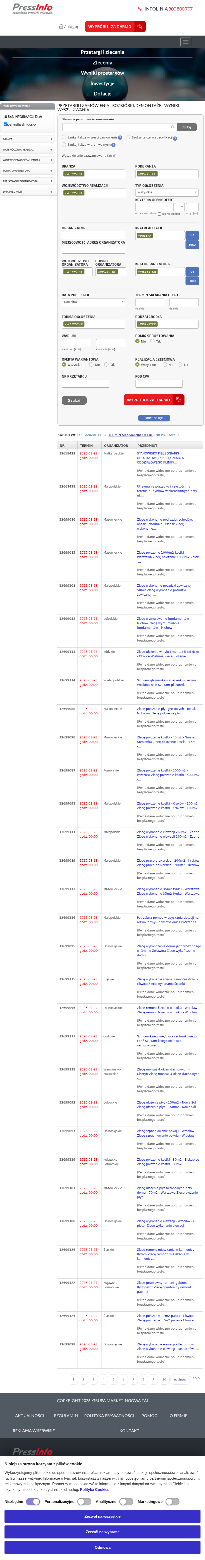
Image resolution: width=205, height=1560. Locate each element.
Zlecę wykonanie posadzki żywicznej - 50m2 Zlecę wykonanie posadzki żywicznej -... (165, 590)
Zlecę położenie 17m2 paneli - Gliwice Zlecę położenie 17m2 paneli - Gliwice (165, 1318)
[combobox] (93, 174)
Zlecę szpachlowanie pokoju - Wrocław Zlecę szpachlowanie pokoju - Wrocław (165, 1133)
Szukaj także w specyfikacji (152, 137)
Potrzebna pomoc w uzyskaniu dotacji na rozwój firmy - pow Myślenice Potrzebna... (168, 920)
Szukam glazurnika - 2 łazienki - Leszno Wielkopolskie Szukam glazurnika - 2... (166, 683)
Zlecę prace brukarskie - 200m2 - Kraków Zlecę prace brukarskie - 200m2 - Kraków (168, 863)
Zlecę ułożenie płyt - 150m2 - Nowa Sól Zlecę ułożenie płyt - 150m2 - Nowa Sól (166, 1105)
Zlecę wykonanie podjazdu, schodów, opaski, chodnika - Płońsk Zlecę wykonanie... (165, 524)
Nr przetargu (74, 376)
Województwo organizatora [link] (21, 160)
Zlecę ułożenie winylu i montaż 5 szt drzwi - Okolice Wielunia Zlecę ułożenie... (168, 654)
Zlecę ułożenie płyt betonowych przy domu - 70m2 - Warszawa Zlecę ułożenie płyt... (167, 1192)
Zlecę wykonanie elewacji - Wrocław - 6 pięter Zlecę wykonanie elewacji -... (166, 1223)
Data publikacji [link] (12, 191)
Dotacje (103, 93)
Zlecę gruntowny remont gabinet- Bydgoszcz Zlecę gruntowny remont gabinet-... (164, 1287)
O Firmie (178, 1415)
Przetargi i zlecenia (102, 52)
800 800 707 (180, 9)
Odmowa (102, 1547)
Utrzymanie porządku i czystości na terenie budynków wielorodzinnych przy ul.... (167, 491)
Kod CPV (142, 376)
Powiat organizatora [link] (16, 170)
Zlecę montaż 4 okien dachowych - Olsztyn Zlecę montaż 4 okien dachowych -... (168, 1074)
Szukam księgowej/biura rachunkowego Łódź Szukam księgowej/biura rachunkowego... (166, 1041)
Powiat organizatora (108, 262)
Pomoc (149, 1415)
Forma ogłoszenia (79, 317)
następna (180, 1379)
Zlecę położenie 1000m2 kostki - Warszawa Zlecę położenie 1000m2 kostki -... (168, 557)
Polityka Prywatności (109, 1415)
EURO (192, 244)
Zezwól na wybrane (103, 1532)
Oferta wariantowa (80, 359)
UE (192, 235)
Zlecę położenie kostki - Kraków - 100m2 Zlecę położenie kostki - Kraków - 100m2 (167, 806)
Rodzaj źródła (148, 317)
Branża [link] (7, 139)
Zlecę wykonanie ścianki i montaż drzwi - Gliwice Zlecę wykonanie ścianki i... (167, 982)
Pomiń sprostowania (154, 336)
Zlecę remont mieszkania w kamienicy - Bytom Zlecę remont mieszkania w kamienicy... (166, 1254)
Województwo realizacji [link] (19, 149)
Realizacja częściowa (155, 359)
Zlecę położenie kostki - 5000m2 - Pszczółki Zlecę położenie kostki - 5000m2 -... (168, 775)
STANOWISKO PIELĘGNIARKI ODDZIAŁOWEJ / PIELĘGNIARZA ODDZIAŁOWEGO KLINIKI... (160, 458)
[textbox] (87, 173)
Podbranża (145, 166)
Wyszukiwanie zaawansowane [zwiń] (89, 156)
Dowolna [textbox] (70, 302)
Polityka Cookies (94, 1489)
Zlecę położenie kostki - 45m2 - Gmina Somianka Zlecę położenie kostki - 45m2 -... (167, 742)
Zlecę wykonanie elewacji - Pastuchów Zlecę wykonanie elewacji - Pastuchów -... (168, 1347)
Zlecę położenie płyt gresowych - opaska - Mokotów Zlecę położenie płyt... (168, 711)
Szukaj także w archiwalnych (89, 144)
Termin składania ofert (130, 435)
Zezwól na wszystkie (102, 1516)
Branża (68, 166)
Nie (143, 341)
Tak (158, 341)
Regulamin (66, 1415)
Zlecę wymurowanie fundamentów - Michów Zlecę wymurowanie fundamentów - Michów (164, 623)
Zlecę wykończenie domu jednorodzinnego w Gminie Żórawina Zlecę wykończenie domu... (169, 951)
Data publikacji (75, 295)
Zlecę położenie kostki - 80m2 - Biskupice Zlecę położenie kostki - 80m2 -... (168, 1162)
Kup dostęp (154, 418)
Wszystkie (75, 365)
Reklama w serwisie (34, 1430)
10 (164, 1379)
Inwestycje (102, 83)
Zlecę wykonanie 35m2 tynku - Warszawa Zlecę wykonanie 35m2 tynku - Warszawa (168, 891)
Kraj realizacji (148, 228)
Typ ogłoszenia (149, 186)
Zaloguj (70, 26)
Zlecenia (102, 62)
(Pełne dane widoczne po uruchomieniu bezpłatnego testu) (166, 473)
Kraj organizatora (152, 264)
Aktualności (29, 1415)
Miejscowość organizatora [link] (20, 181)
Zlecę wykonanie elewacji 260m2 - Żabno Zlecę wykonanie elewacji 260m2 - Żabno (168, 834)
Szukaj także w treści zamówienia (92, 137)
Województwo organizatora (75, 262)
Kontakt (130, 1430)
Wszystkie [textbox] (145, 192)
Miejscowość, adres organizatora (93, 242)
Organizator (74, 228)
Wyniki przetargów (102, 73)
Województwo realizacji (85, 186)
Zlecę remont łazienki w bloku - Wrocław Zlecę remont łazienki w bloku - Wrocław (167, 1010)
